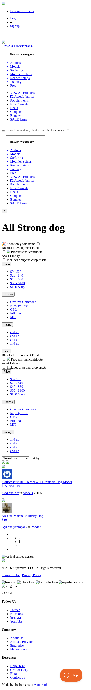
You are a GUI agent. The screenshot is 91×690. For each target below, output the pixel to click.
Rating (7, 324)
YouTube (16, 621)
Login (14, 18)
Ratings (8, 432)
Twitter (15, 610)
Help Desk (17, 666)
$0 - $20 (15, 271)
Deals (14, 108)
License (8, 294)
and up (14, 332)
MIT (13, 317)
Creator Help (19, 670)
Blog (13, 673)
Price (6, 264)
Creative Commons (23, 302)
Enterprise (17, 645)
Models (28, 493)
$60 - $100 (17, 283)
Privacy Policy (31, 575)
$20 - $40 (16, 275)
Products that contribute (26, 252)
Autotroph (41, 684)
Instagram (16, 617)
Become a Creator (22, 11)
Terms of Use (11, 575)
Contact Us (17, 677)
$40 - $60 (16, 279)
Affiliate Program (21, 641)
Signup (15, 26)
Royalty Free (19, 305)
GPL (13, 309)
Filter (6, 351)
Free (13, 85)
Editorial (16, 313)
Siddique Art (10, 493)
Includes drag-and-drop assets (26, 260)
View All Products (22, 93)
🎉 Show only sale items (18, 244)
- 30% (38, 493)
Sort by (34, 458)
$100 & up (17, 287)
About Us (16, 638)
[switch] (38, 243)
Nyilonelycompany (14, 527)
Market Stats (18, 649)
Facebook (16, 614)
